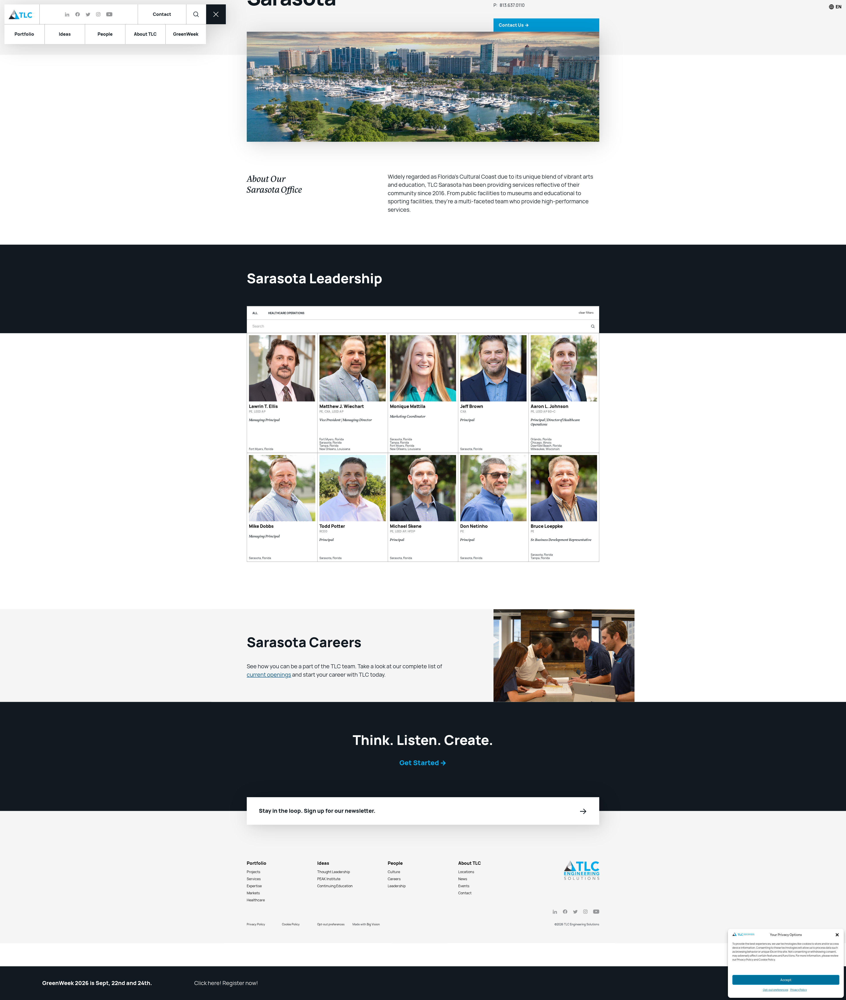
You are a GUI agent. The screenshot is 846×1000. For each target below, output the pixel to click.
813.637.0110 (512, 39)
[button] (837, 935)
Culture (394, 906)
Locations (466, 906)
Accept (785, 980)
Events (463, 920)
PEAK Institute (328, 913)
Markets (253, 927)
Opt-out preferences (775, 990)
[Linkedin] (68, 14)
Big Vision (373, 958)
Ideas (323, 897)
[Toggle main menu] (216, 14)
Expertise (254, 920)
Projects (253, 906)
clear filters (586, 347)
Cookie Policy (291, 958)
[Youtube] (107, 14)
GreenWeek (185, 34)
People (395, 897)
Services (254, 913)
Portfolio (256, 897)
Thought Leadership (333, 906)
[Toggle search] (196, 14)
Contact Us (514, 59)
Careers (394, 913)
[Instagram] (98, 14)
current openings (269, 709)
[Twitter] (88, 14)
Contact (162, 14)
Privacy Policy (798, 990)
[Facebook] (77, 14)
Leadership (397, 920)
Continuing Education (335, 920)
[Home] (21, 14)
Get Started (423, 797)
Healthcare (256, 934)
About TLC (469, 897)
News (462, 913)
